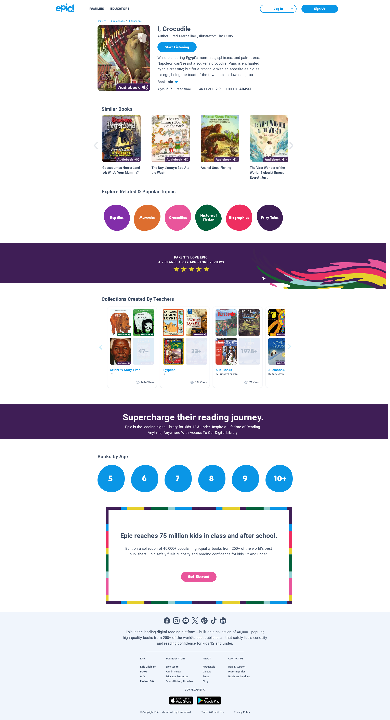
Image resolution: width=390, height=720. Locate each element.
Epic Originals (148, 666)
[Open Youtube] (185, 620)
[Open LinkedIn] (223, 620)
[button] (132, 347)
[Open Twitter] (195, 620)
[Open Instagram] (176, 620)
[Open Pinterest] (204, 620)
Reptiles (102, 21)
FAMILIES (96, 9)
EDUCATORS (119, 9)
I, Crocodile (135, 21)
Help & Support (236, 666)
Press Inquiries (236, 671)
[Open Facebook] (167, 620)
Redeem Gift (147, 681)
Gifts (142, 676)
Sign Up (320, 9)
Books (143, 671)
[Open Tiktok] (213, 620)
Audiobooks (118, 21)
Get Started (198, 576)
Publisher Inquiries (239, 676)
